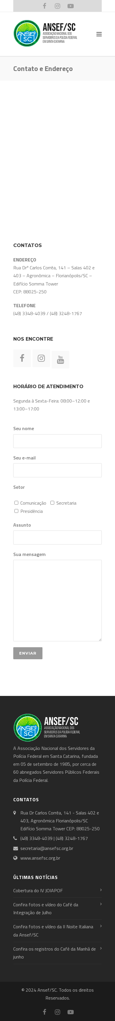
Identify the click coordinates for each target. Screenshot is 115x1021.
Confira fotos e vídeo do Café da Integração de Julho (45, 908)
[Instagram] (57, 6)
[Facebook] (44, 6)
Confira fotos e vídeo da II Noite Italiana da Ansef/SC (53, 930)
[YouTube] (70, 6)
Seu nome (23, 428)
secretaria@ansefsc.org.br (46, 848)
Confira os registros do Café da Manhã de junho (54, 952)
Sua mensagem (29, 554)
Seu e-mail (24, 457)
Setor (19, 487)
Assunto (22, 524)
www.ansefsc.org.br (40, 857)
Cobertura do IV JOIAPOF (38, 890)
